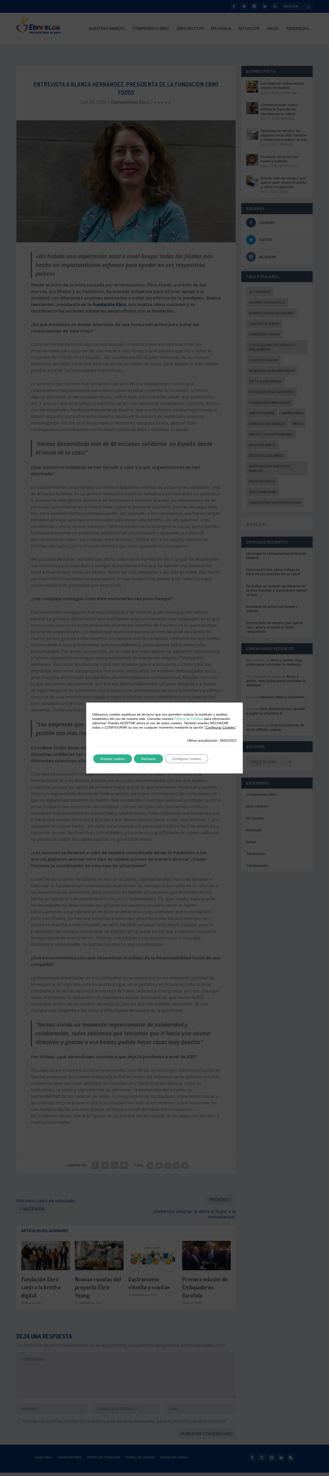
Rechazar (148, 759)
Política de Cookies (188, 719)
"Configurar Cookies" (220, 727)
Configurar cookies (186, 759)
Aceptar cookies (112, 759)
